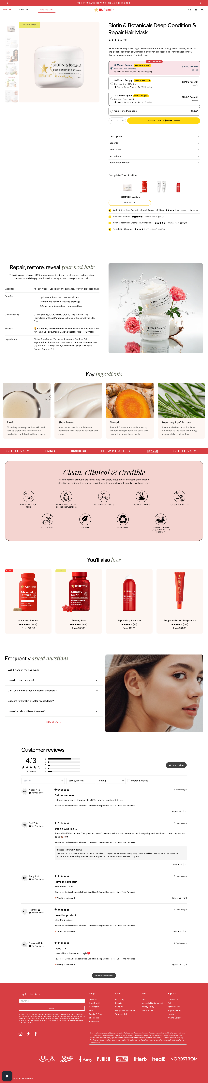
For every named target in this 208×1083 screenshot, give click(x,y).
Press (143, 999)
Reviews (119, 1007)
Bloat (91, 1010)
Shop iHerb (94, 1018)
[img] (39, 790)
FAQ (169, 1003)
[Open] (7, 1076)
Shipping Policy (175, 1010)
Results (118, 1003)
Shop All (93, 999)
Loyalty (171, 1014)
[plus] (123, 120)
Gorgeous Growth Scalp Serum (180, 620)
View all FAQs (53, 721)
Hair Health (94, 1007)
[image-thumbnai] (11, 28)
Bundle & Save (95, 1014)
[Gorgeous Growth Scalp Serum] (179, 592)
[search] (189, 10)
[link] (117, 40)
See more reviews (104, 975)
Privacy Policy (23, 1022)
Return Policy (174, 1007)
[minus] (111, 120)
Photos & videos (139, 780)
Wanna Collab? (174, 1018)
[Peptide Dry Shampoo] (129, 592)
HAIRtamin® (27, 1078)
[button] (62, 759)
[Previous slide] (7, 3)
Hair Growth (94, 1003)
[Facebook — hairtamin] (35, 1033)
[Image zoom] (59, 62)
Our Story (119, 999)
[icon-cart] (202, 10)
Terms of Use (147, 1010)
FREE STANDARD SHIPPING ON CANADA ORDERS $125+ (104, 3)
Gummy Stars (79, 620)
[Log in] (196, 10)
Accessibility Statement (152, 1003)
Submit (52, 1008)
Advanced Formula (28, 620)
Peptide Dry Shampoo (129, 620)
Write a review (176, 765)
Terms (31, 1022)
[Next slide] (200, 3)
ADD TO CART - (164, 120)
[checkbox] (141, 780)
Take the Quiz (121, 1014)
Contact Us (173, 999)
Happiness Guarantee (125, 1010)
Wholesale (94, 1021)
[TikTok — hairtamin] (28, 1034)
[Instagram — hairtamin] (20, 1033)
